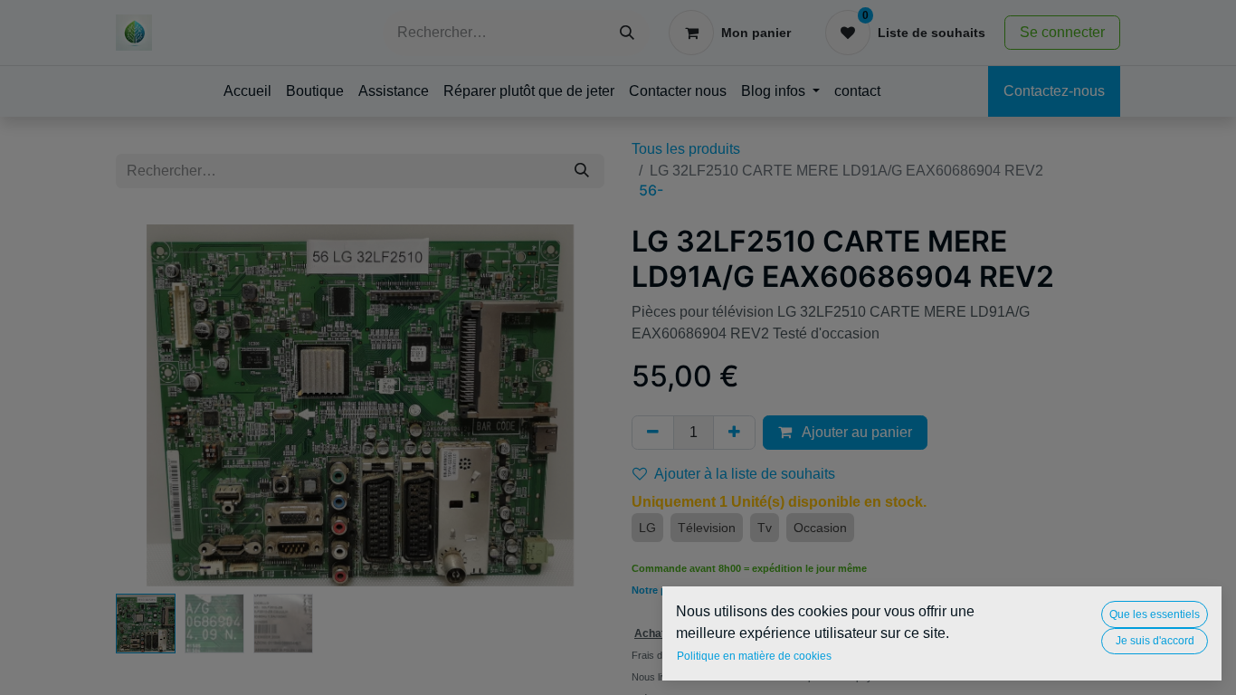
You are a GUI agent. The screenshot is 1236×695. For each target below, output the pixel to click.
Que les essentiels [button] (1154, 614)
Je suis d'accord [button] (1155, 640)
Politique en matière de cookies (754, 656)
